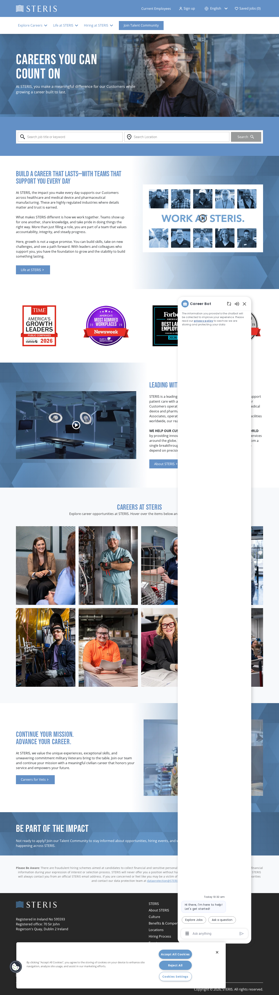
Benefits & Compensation (168, 923)
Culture (154, 917)
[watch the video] (203, 218)
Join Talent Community (141, 25)
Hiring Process (160, 936)
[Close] (217, 952)
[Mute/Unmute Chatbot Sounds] (237, 304)
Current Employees (156, 8)
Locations (156, 930)
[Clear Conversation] (229, 303)
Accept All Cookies (175, 954)
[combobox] (70, 137)
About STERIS (159, 910)
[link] (33, 269)
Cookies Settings (175, 976)
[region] (214, 618)
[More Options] (187, 933)
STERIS (154, 903)
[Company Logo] (36, 8)
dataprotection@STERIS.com (166, 881)
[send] (241, 933)
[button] (186, 8)
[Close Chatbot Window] (244, 304)
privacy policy (203, 321)
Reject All (175, 965)
